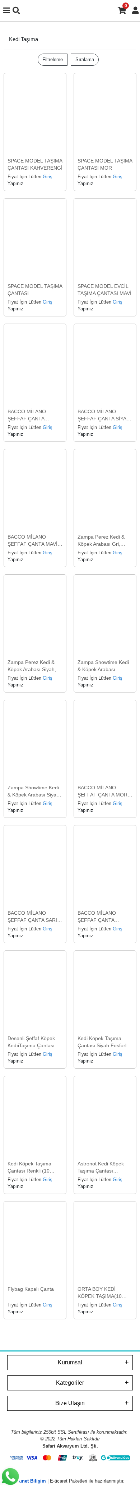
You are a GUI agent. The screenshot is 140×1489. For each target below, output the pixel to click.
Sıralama (84, 59)
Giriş (47, 176)
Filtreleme (52, 59)
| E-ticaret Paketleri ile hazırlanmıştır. (70, 1481)
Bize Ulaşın (70, 1403)
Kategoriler (70, 1383)
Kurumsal (70, 1362)
